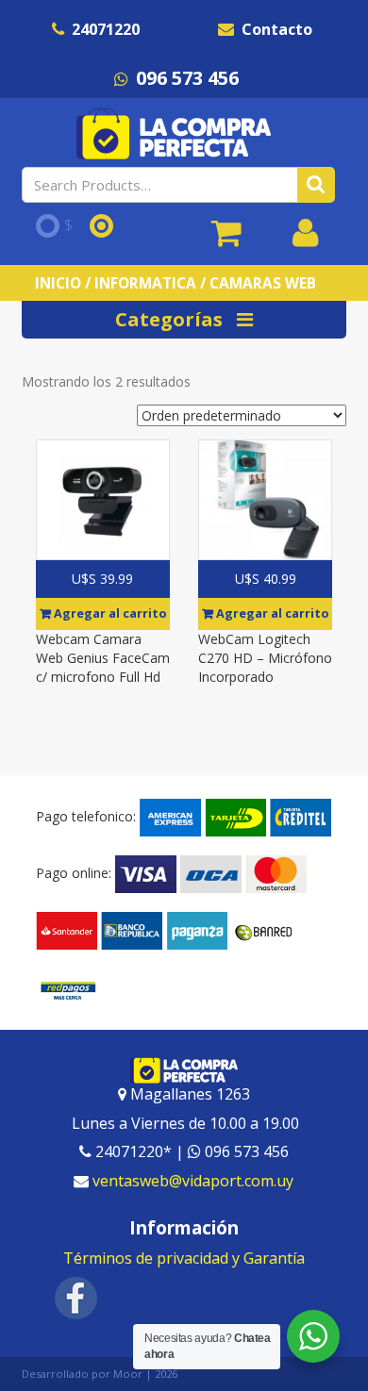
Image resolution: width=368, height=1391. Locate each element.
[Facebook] (76, 1296)
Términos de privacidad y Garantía (184, 1258)
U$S (131, 226)
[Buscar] (316, 185)
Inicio (58, 283)
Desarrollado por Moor (82, 1373)
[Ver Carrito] (227, 239)
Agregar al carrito (108, 613)
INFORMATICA (145, 283)
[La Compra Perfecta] (176, 133)
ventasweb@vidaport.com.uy (192, 1180)
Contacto (277, 29)
